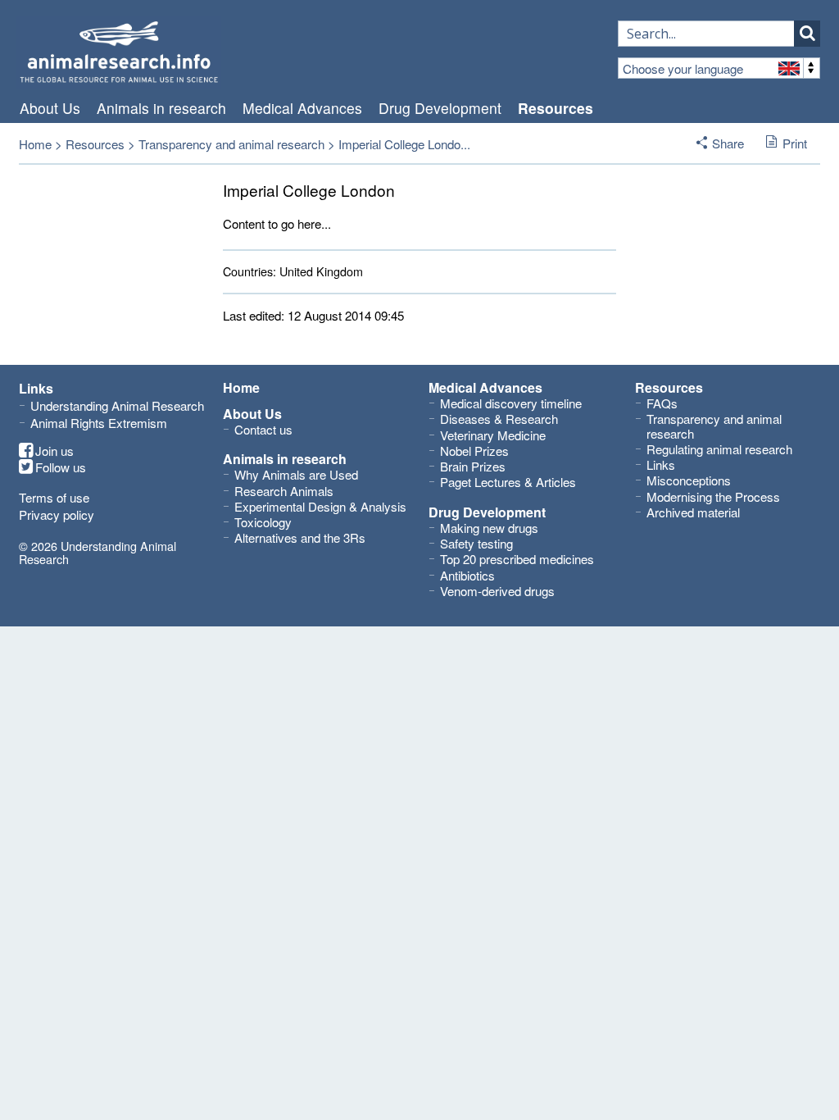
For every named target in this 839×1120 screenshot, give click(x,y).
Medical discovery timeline (511, 403)
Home (35, 144)
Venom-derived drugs (497, 591)
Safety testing (476, 543)
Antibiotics (467, 575)
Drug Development (440, 108)
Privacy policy (56, 514)
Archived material (693, 512)
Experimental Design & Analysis (320, 506)
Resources (555, 108)
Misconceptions (688, 480)
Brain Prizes (473, 466)
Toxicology (263, 522)
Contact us (263, 429)
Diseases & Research (499, 419)
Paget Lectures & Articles (508, 482)
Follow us (60, 467)
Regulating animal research (719, 449)
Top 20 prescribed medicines (517, 559)
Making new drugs (489, 528)
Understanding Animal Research (117, 405)
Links (660, 464)
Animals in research (161, 108)
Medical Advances (302, 108)
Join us (54, 451)
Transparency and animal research (231, 144)
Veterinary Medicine (493, 435)
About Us (50, 108)
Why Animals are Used (296, 474)
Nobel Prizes (474, 451)
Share (728, 143)
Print (794, 143)
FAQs (662, 403)
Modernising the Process (713, 496)
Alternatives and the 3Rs (299, 537)
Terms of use (54, 497)
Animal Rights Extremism (98, 422)
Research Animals (283, 491)
